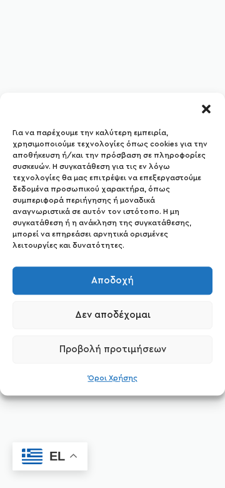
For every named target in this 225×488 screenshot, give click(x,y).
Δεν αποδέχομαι (113, 315)
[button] (206, 108)
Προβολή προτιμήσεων (112, 349)
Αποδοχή (112, 280)
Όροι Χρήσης (113, 378)
